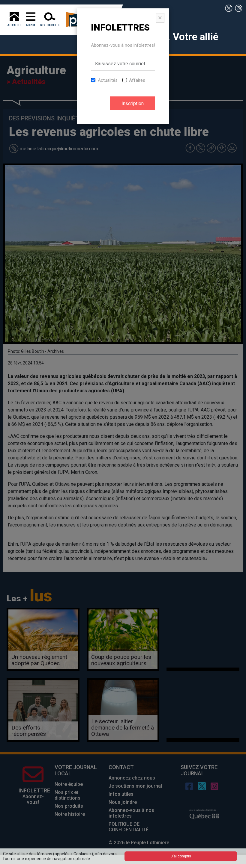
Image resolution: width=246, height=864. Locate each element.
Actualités (108, 80)
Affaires (137, 80)
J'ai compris (181, 856)
